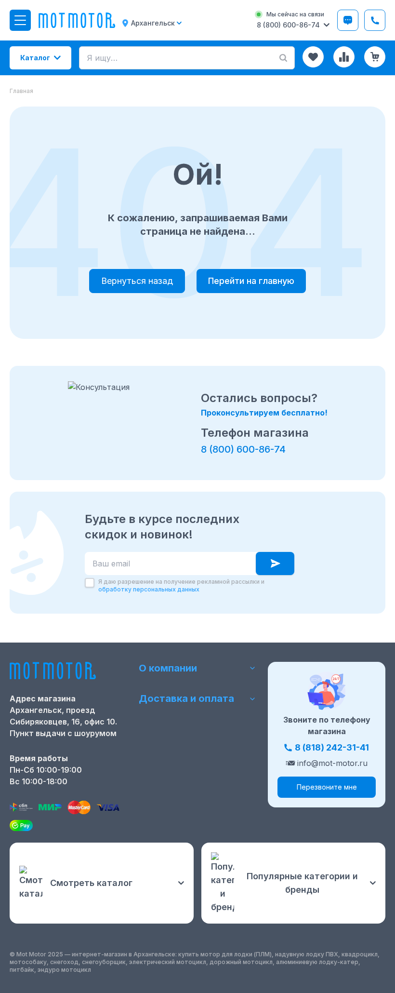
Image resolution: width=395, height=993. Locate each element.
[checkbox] (89, 583)
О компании (168, 668)
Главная (21, 90)
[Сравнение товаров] (344, 56)
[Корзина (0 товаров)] (374, 56)
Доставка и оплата (186, 698)
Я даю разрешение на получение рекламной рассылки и (181, 585)
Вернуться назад (137, 281)
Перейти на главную (251, 281)
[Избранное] (313, 56)
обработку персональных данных (148, 589)
